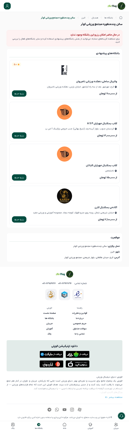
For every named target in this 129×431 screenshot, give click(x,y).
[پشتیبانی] (121, 416)
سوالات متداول (80, 329)
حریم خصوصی (79, 323)
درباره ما (80, 318)
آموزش (49, 329)
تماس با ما (80, 334)
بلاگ (49, 334)
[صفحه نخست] (120, 17)
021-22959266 (49, 283)
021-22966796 (65, 283)
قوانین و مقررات (79, 313)
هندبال (95, 18)
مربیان (49, 323)
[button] (7, 6)
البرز (83, 18)
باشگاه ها (108, 18)
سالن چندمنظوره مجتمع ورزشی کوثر (58, 18)
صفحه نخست (49, 313)
